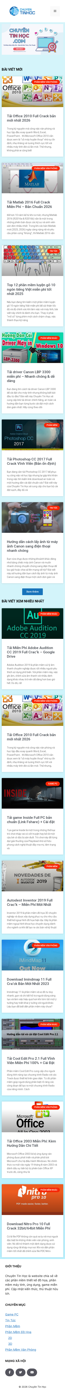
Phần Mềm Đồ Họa (18, 1332)
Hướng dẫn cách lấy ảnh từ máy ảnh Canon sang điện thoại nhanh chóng (32, 546)
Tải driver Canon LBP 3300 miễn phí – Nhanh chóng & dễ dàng (31, 376)
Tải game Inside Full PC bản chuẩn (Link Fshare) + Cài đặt (31, 820)
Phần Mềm (12, 1326)
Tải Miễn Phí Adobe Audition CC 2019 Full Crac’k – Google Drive (31, 652)
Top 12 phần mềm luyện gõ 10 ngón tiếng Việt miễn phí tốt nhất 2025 (31, 289)
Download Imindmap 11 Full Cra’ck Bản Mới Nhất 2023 (29, 981)
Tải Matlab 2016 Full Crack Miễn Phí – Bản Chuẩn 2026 (29, 204)
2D (10, 1338)
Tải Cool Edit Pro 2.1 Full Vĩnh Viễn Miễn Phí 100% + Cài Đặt (31, 1060)
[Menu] (55, 11)
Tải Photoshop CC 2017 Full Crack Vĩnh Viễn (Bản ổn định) (31, 461)
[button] (32, 591)
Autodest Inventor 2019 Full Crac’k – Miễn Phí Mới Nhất (30, 902)
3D (10, 1344)
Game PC (11, 1314)
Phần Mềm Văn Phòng (20, 1349)
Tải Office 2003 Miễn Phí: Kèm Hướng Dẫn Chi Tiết (31, 1143)
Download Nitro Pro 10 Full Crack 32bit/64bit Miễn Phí (28, 1226)
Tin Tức (10, 1320)
